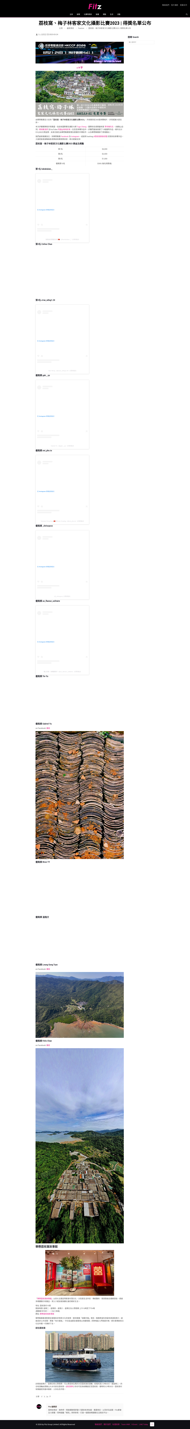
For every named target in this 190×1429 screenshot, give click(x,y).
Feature (81, 28)
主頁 (61, 28)
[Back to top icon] (152, 1424)
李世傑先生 (109, 127)
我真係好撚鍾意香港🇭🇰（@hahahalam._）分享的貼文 (62, 239)
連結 (48, 728)
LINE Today (143, 1424)
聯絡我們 (165, 5)
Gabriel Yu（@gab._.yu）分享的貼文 (62, 446)
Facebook (65, 136)
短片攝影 (174, 5)
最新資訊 (70, 28)
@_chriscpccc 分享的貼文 (62, 596)
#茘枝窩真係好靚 (100, 136)
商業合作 (183, 5)
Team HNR (125, 1424)
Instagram (75, 136)
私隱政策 (116, 1424)
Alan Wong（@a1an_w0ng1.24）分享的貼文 (62, 370)
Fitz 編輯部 (42, 34)
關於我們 (107, 1424)
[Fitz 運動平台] (95, 5)
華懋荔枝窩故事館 (44, 1299)
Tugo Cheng (81, 127)
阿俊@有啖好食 (64, 129)
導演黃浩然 (43, 129)
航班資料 (70, 1386)
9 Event (134, 1424)
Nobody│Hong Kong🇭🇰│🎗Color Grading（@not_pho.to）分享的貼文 (62, 521)
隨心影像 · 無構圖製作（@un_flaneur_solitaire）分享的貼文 (62, 671)
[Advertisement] (141, 76)
